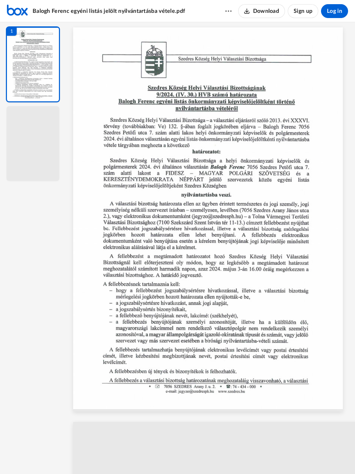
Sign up (303, 11)
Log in (334, 11)
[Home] (17, 11)
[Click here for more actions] (228, 11)
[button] (33, 64)
